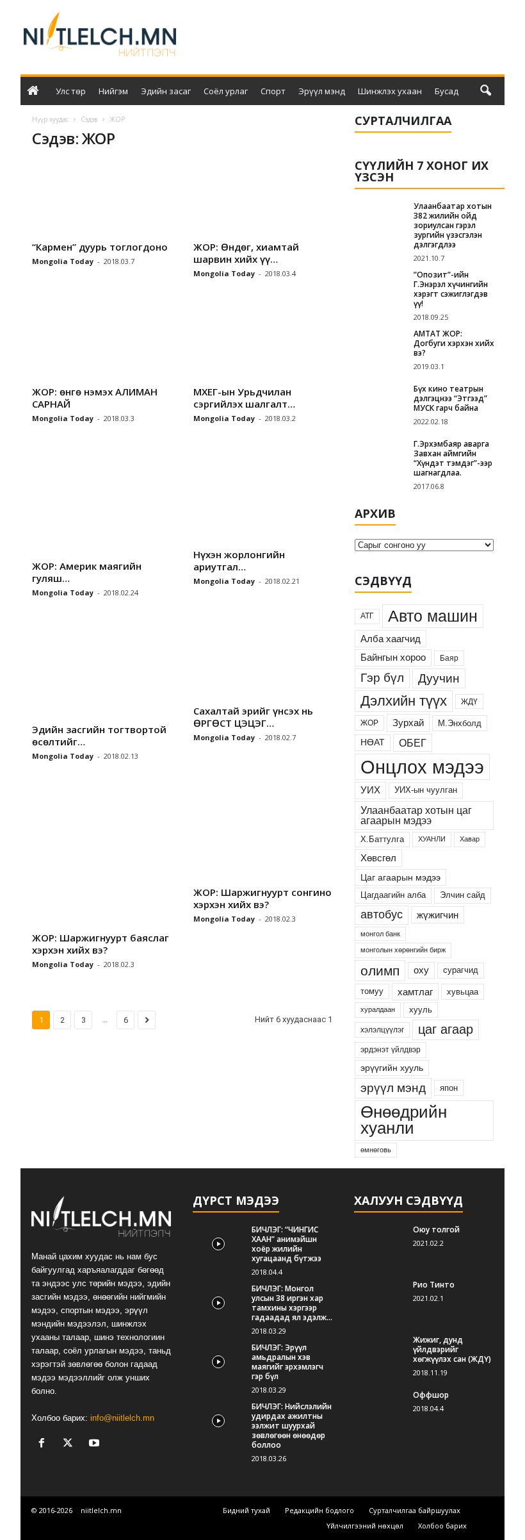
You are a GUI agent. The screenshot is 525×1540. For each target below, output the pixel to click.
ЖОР (369, 722)
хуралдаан (377, 1009)
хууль (420, 1009)
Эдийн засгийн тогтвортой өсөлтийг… (99, 735)
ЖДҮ (469, 701)
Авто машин (433, 616)
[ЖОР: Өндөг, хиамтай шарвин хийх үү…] (263, 198)
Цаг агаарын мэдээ (400, 877)
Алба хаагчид (390, 638)
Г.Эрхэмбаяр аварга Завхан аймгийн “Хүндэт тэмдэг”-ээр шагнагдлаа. (453, 458)
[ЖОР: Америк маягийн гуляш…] (102, 503)
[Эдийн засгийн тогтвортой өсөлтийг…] (102, 671)
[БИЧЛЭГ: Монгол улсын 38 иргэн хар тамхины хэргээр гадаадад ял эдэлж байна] (218, 1303)
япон (449, 1088)
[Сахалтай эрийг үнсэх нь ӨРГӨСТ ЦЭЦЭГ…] (263, 662)
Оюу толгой (436, 1229)
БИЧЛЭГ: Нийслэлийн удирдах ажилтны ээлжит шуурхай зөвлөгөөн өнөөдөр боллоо (292, 1425)
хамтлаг (415, 991)
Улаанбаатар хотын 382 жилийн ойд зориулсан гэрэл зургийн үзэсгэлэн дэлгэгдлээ (453, 225)
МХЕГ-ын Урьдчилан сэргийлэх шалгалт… (244, 397)
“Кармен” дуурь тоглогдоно (100, 246)
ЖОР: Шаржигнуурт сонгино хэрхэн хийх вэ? (262, 898)
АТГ (367, 615)
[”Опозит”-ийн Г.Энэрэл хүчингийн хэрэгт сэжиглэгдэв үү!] (380, 289)
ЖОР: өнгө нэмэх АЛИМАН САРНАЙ (95, 397)
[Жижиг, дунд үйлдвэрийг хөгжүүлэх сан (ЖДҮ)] (379, 1354)
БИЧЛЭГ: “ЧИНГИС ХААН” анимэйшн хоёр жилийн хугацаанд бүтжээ (286, 1244)
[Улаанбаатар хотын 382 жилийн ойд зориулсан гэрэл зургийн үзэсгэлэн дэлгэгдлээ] (380, 220)
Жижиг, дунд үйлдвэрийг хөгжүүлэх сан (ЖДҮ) (452, 1349)
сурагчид (460, 970)
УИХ (370, 790)
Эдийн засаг (166, 91)
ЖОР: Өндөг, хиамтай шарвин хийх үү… (246, 252)
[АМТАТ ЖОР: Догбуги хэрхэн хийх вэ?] (380, 348)
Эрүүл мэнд (321, 91)
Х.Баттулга (382, 839)
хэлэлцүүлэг (382, 1029)
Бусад (446, 91)
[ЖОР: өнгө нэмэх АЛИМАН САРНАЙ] (102, 343)
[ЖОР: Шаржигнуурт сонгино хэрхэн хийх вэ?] (263, 834)
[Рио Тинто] (379, 1299)
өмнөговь (375, 1150)
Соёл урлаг (226, 91)
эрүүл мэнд (393, 1087)
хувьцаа (462, 992)
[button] (485, 91)
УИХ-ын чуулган (425, 790)
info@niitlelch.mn (122, 1418)
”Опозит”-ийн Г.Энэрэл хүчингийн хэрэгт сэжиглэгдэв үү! (451, 289)
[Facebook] (44, 1444)
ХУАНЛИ (432, 839)
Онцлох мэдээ (422, 766)
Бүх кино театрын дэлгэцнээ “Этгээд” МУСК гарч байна (450, 398)
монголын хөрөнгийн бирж (403, 950)
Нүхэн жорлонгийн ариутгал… (239, 560)
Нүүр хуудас (50, 119)
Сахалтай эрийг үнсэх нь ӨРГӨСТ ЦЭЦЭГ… (253, 716)
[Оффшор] (379, 1409)
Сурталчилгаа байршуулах (414, 1510)
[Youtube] (96, 1444)
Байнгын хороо (393, 657)
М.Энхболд (459, 723)
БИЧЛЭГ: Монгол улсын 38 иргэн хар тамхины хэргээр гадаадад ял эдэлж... (292, 1303)
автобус (381, 914)
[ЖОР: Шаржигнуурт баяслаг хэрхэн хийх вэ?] (102, 857)
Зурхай (408, 722)
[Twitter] (71, 1444)
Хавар (470, 839)
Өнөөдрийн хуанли (403, 1120)
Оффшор (431, 1394)
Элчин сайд (462, 895)
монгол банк (380, 934)
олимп (380, 970)
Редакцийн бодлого (319, 1510)
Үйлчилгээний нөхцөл (365, 1525)
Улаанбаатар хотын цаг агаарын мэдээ (416, 815)
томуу (372, 991)
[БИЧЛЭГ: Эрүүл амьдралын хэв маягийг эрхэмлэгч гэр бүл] (218, 1362)
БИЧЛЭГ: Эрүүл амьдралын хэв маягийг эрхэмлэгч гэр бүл (287, 1362)
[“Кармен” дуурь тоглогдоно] (102, 198)
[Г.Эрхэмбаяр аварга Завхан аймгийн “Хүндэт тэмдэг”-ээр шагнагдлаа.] (380, 460)
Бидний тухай (246, 1510)
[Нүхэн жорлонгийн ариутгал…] (263, 497)
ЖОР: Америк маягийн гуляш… (86, 571)
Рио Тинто (434, 1284)
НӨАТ (372, 742)
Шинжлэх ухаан (390, 91)
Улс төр (71, 91)
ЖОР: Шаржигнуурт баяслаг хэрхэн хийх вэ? (100, 943)
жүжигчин (437, 914)
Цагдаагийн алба (393, 895)
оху (421, 970)
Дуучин (439, 678)
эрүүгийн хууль (391, 1068)
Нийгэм (113, 91)
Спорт (273, 91)
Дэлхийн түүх (403, 701)
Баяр (449, 658)
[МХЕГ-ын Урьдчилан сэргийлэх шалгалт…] (263, 343)
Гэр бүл (382, 677)
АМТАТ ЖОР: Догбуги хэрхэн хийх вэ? (454, 343)
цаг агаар (445, 1029)
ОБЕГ (412, 743)
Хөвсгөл (378, 857)
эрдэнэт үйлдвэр (390, 1049)
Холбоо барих (442, 1525)
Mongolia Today (62, 261)
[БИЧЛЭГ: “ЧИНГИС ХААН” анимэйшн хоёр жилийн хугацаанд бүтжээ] (218, 1244)
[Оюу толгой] (379, 1244)
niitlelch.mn (101, 1510)
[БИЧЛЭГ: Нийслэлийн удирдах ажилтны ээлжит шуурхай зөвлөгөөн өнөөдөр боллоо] (218, 1421)
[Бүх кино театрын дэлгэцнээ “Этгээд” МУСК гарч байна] (380, 403)
